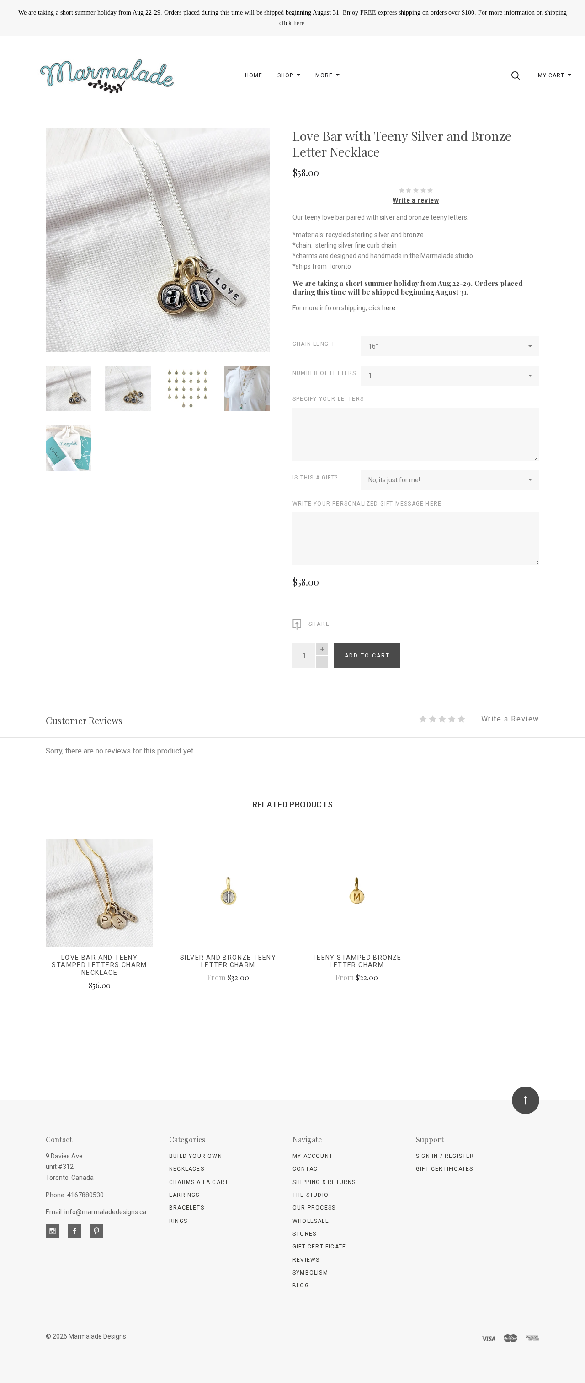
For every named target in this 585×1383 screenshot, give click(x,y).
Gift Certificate (319, 1246)
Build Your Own (195, 1156)
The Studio (310, 1195)
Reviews (305, 1260)
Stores (304, 1234)
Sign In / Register (445, 1156)
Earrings (184, 1195)
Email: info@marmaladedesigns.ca (96, 1212)
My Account (312, 1156)
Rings (178, 1221)
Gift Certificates (444, 1169)
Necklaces (186, 1169)
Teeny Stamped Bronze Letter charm (357, 961)
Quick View (99, 897)
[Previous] (71, 236)
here (298, 23)
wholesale (310, 1221)
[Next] (244, 236)
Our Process (313, 1208)
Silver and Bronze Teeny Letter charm (228, 961)
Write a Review (510, 719)
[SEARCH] (517, 75)
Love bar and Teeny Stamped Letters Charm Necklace (99, 965)
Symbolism (310, 1273)
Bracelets (186, 1208)
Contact (306, 1169)
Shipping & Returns (324, 1182)
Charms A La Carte (200, 1182)
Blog (300, 1285)
